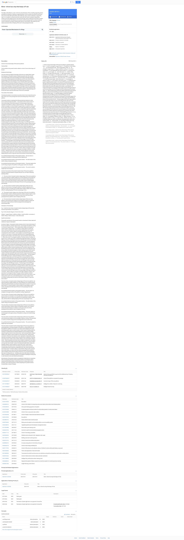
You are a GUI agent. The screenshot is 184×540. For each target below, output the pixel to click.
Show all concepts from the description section (12, 529)
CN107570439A (5, 409)
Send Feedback (82, 538)
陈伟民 (54, 22)
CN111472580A (5, 383)
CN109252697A (5, 381)
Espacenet (57, 56)
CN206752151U (5, 440)
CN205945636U (5, 435)
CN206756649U (5, 422)
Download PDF (54, 16)
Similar (70, 16)
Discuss (68, 56)
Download (67, 514)
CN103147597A (5, 401)
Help (109, 538)
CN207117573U (5, 448)
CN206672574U (5, 430)
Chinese (58, 20)
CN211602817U (5, 437)
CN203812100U (5, 463)
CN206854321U (5, 404)
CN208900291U (5, 442)
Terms (97, 538)
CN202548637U (5, 424)
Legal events (59, 53)
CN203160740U (5, 417)
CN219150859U (5, 458)
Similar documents (66, 53)
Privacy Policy (103, 538)
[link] (6, 519)
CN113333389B (5, 427)
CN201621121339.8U (6, 476)
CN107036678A (5, 414)
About (75, 538)
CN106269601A (5, 406)
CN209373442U (5, 455)
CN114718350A (5, 386)
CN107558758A (5, 374)
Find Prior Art (63, 16)
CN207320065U (5, 450)
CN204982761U (5, 419)
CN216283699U (5, 453)
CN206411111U (5, 432)
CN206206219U (5, 445)
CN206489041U (5, 461)
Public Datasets (90, 538)
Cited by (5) (54, 53)
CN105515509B (5, 412)
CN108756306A (5, 378)
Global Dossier (63, 56)
